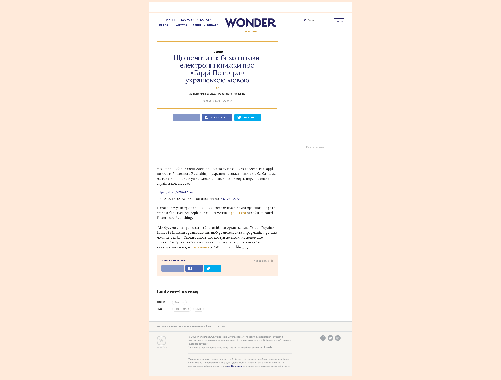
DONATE (212, 25)
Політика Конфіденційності (196, 326)
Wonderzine (161, 341)
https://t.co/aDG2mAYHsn (175, 192)
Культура (180, 25)
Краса (163, 25)
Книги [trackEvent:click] (198, 309)
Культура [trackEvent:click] (179, 302)
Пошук (311, 20)
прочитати (237, 212)
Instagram (338, 338)
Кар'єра (206, 19)
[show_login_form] (339, 20)
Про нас (221, 326)
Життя (170, 19)
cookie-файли (234, 366)
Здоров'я (188, 19)
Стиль (197, 25)
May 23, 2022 (230, 198)
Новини (217, 52)
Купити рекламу (315, 147)
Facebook (323, 338)
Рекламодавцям (167, 326)
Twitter (330, 338)
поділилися (200, 247)
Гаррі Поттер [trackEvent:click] (181, 309)
